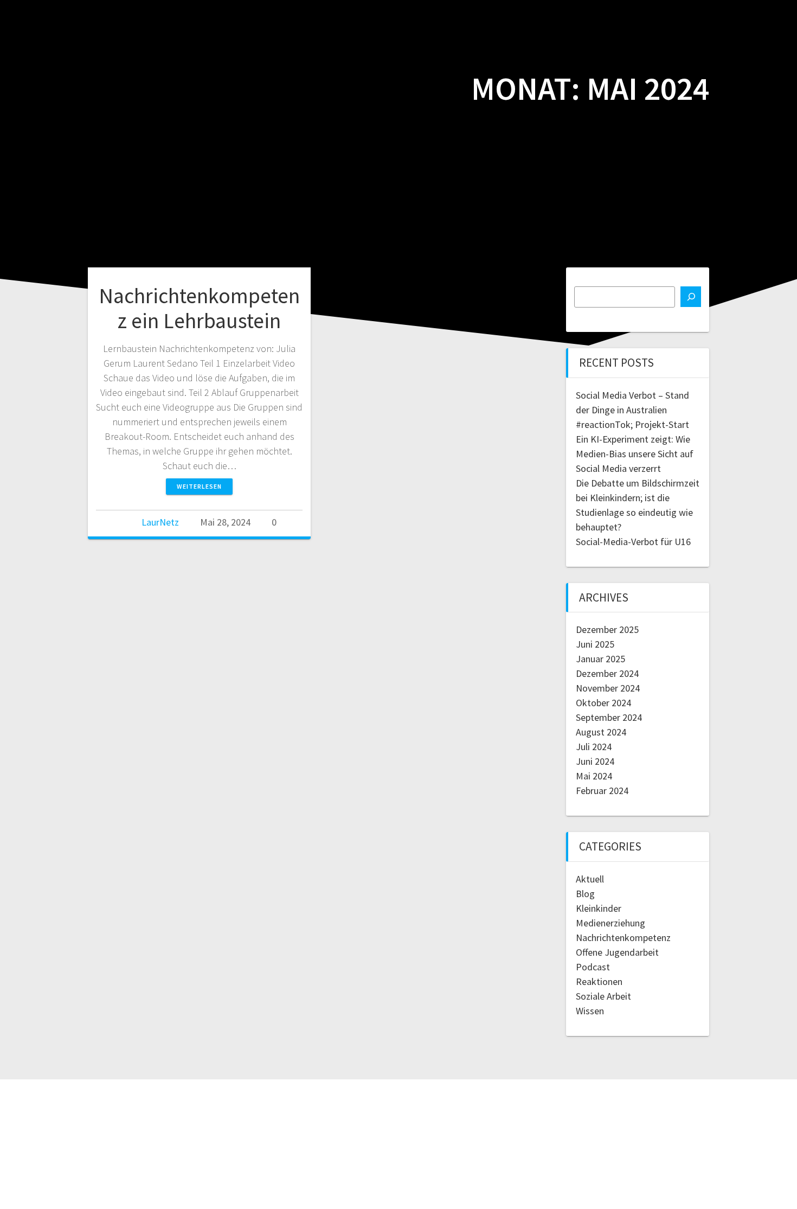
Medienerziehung (610, 923)
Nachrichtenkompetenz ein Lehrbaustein (199, 308)
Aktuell (590, 879)
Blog (585, 893)
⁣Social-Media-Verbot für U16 (633, 541)
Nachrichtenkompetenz (623, 937)
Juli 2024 (594, 746)
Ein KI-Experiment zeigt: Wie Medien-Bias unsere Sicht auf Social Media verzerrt (634, 454)
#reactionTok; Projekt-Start (632, 424)
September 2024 (609, 717)
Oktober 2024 (603, 702)
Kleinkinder (598, 908)
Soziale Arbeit (603, 996)
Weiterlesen (199, 486)
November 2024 (608, 688)
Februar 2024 (602, 790)
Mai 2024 (594, 776)
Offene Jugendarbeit (617, 952)
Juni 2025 (595, 644)
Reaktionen (599, 981)
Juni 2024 (595, 761)
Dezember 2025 (607, 629)
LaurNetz (160, 522)
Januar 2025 (600, 659)
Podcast (593, 967)
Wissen (590, 1011)
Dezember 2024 (607, 673)
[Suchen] (690, 296)
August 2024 (601, 732)
